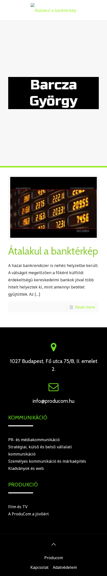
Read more (85, 307)
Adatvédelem (65, 567)
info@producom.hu (53, 401)
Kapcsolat (39, 567)
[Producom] (53, 9)
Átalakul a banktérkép (53, 251)
